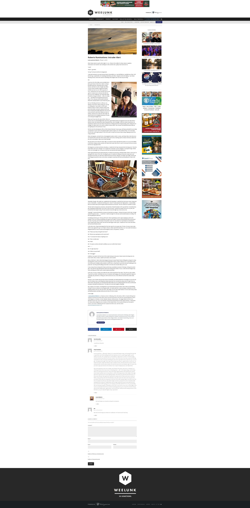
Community (100, 19)
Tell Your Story (129, 22)
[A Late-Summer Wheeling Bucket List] (151, 64)
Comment (90, 425)
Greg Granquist (97, 349)
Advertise (137, 22)
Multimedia (138, 19)
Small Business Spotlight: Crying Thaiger (151, 43)
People (108, 19)
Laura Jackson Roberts (93, 60)
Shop (122, 22)
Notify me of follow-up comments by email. (96, 454)
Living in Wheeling (152, 19)
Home (91, 19)
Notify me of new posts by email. (94, 459)
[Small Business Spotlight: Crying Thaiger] (151, 37)
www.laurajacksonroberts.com (95, 305)
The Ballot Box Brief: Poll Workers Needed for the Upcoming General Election (151, 84)
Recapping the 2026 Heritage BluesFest (151, 57)
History (115, 19)
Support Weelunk (145, 22)
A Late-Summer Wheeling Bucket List (152, 70)
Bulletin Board (125, 19)
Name (89, 438)
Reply (96, 346)
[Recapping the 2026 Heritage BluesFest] (151, 50)
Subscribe (159, 22)
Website (114, 444)
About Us (152, 22)
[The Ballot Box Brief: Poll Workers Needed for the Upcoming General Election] (151, 77)
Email (89, 444)
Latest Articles (152, 30)
